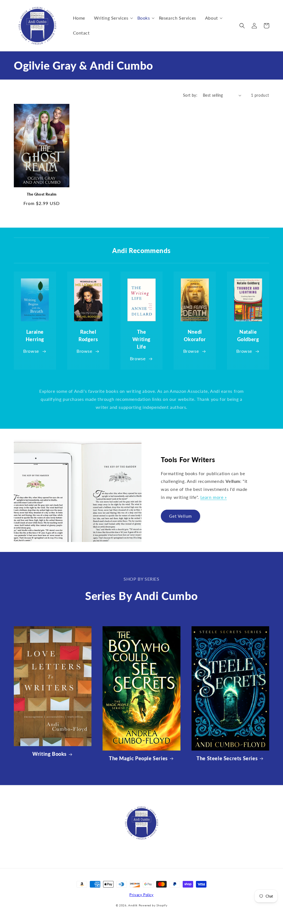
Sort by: (190, 95)
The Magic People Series (138, 758)
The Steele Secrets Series (227, 758)
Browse (31, 351)
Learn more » (213, 497)
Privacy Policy (141, 895)
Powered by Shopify (153, 905)
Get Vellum (180, 516)
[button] (111, 18)
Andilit (133, 905)
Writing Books (49, 754)
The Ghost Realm (42, 194)
